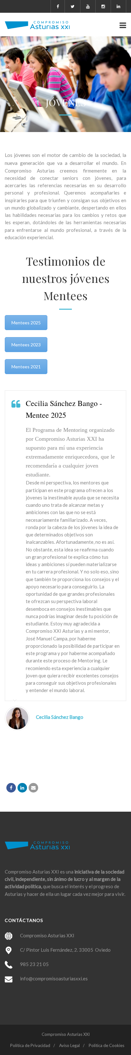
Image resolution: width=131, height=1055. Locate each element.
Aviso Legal (69, 1045)
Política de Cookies (106, 1045)
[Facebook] (11, 788)
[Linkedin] (22, 788)
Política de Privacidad (30, 1045)
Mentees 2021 (26, 366)
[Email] (33, 788)
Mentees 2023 (26, 344)
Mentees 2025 (26, 322)
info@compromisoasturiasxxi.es (54, 978)
